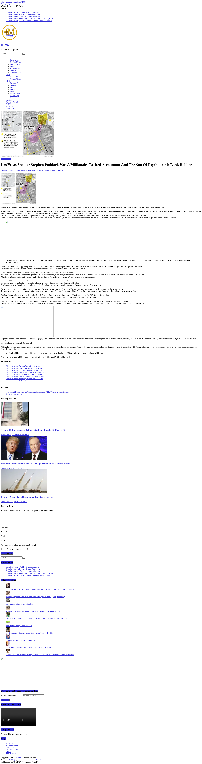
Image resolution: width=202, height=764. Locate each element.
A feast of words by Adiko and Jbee (19, 626)
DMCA (8, 104)
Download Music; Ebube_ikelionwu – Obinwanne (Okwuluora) (29, 21)
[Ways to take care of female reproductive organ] (8, 638)
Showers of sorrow (14, 394)
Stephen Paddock (56, 170)
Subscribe (5, 700)
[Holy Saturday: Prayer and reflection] (8, 602)
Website (4, 540)
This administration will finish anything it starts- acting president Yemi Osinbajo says (37, 618)
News (8, 58)
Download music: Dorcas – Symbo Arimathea (23, 14)
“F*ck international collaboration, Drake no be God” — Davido (29, 633)
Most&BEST (15, 94)
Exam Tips (14, 98)
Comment (4, 528)
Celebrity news (15, 68)
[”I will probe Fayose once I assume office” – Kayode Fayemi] (8, 645)
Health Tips (14, 96)
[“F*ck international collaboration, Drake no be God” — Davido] (8, 631)
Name (4, 532)
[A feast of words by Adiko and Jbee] (8, 624)
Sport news (14, 60)
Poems (12, 89)
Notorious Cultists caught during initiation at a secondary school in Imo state (34, 611)
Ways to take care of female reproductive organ (23, 640)
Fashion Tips (15, 83)
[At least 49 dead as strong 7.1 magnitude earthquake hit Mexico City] (15, 426)
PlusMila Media (19, 170)
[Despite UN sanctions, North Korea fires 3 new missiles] (24, 493)
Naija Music (14, 77)
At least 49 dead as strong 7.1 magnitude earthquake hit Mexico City (34, 430)
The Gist (9, 100)
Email (4, 536)
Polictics (13, 66)
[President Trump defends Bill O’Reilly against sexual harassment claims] (24, 459)
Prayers (13, 92)
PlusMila (5, 45)
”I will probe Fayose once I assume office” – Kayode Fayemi (28, 647)
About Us (9, 106)
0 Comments (30, 170)
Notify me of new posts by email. (16, 549)
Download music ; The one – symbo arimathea (23, 16)
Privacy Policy (11, 754)
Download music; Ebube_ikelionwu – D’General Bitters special (29, 19)
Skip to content (6, 4)
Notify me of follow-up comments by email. (20, 545)
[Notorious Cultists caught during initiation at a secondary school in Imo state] (8, 609)
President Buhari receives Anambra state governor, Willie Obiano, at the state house (37, 392)
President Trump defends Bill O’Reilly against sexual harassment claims (35, 463)
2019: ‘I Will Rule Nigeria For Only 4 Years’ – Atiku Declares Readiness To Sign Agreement (40, 655)
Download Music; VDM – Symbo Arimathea (22, 12)
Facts (12, 87)
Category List (6, 734)
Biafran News (15, 62)
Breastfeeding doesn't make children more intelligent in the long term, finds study (35, 597)
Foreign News (15, 64)
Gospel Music (15, 79)
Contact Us (10, 108)
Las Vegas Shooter (42, 170)
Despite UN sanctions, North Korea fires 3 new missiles (27, 497)
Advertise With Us (12, 745)
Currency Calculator (13, 102)
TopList (13, 85)
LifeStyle (9, 81)
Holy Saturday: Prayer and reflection (19, 604)
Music (8, 75)
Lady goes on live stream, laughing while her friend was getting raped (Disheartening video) (40, 589)
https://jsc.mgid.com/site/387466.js (13, 2)
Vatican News (15, 73)
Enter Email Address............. (12, 696)
